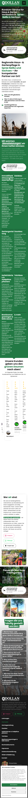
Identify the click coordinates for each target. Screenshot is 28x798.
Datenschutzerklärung (6, 795)
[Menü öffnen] (24, 3)
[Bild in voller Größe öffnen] (12, 608)
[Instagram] (3, 44)
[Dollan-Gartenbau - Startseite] (11, 3)
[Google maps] (6, 44)
